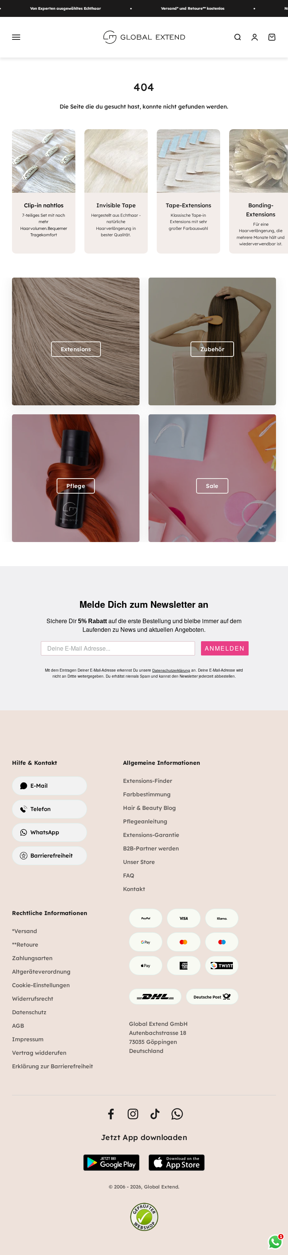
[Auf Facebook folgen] (110, 1114)
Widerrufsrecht (32, 998)
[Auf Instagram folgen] (133, 1114)
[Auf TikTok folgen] (155, 1114)
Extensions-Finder (147, 780)
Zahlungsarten (32, 958)
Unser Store (139, 861)
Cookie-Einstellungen (41, 985)
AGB (18, 1025)
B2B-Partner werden (151, 848)
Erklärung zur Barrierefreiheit (52, 1066)
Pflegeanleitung (145, 821)
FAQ (128, 875)
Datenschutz (29, 1012)
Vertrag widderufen (39, 1052)
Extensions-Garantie (151, 834)
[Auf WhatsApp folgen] (177, 1114)
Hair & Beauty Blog (149, 807)
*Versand (24, 931)
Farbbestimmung (147, 794)
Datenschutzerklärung (171, 670)
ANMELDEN (225, 648)
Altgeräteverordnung (41, 971)
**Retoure (25, 944)
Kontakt (134, 889)
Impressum (28, 1039)
